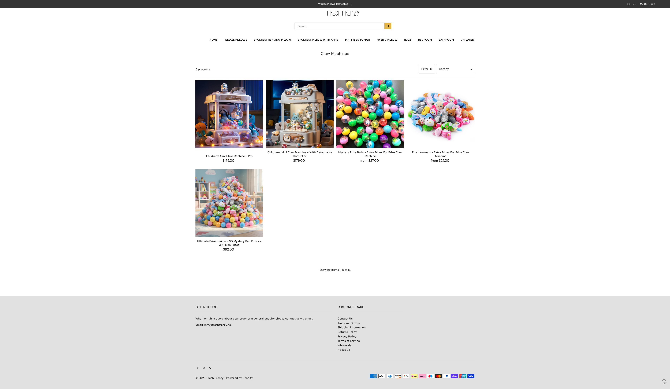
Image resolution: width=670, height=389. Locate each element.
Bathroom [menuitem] (446, 39)
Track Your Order (349, 323)
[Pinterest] (210, 368)
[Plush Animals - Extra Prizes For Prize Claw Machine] (441, 114)
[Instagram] (204, 368)
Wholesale (345, 345)
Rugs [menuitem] (408, 39)
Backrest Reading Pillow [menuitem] (272, 39)
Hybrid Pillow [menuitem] (387, 39)
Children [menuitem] (467, 39)
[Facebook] (198, 368)
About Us (344, 350)
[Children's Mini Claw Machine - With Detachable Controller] (300, 114)
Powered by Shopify (239, 378)
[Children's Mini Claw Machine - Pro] (229, 114)
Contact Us (345, 318)
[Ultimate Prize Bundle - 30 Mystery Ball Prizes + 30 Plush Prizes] (229, 203)
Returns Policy (347, 332)
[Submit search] (387, 26)
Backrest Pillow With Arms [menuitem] (318, 39)
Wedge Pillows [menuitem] (236, 39)
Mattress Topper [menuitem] (357, 39)
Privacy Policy (347, 336)
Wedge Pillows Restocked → (335, 3)
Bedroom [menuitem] (425, 39)
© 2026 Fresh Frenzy (209, 378)
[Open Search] (628, 4)
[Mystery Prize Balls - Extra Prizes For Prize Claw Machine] (370, 114)
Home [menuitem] (214, 39)
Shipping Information (352, 327)
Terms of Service (349, 341)
